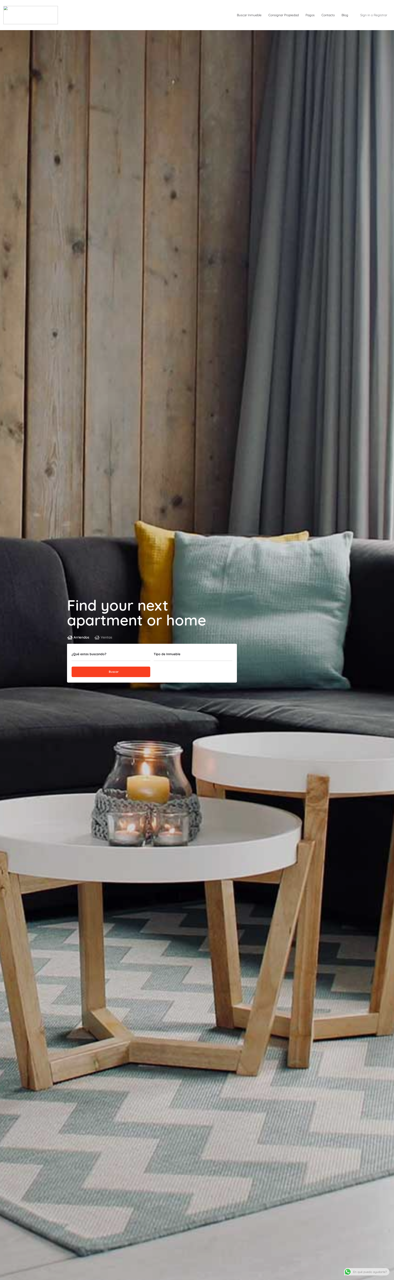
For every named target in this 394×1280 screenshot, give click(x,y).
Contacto (328, 15)
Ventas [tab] (106, 637)
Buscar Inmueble (249, 15)
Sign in (365, 15)
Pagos (310, 15)
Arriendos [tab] (81, 637)
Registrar (380, 15)
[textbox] (193, 655)
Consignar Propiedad (283, 15)
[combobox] (193, 655)
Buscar (113, 671)
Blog (345, 15)
